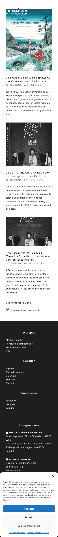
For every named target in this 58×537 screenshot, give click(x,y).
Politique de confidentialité (38, 533)
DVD (41, 179)
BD (39, 84)
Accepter (29, 508)
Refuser (29, 517)
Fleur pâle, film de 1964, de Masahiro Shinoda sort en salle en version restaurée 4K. (28, 256)
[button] (53, 476)
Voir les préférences (29, 525)
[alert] (25, 310)
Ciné (42, 263)
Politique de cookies (17, 533)
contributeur (16, 84)
